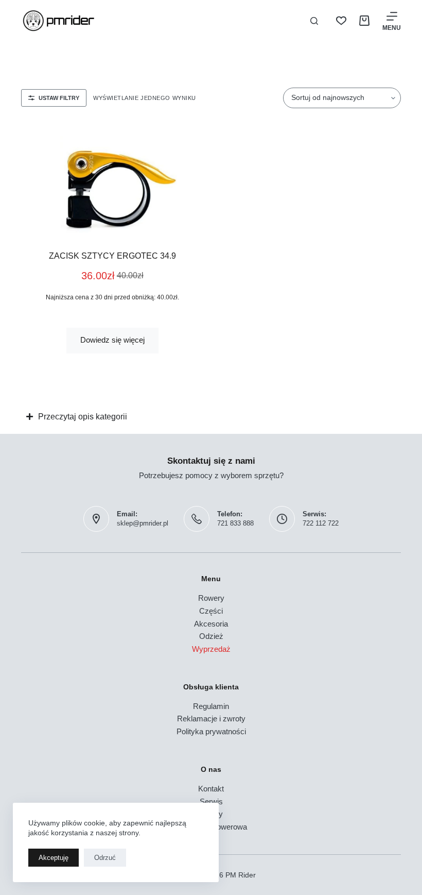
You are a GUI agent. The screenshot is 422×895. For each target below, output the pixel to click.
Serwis (211, 801)
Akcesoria (211, 623)
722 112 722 (321, 523)
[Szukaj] (314, 21)
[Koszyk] (364, 20)
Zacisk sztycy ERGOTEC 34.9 (112, 255)
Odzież (211, 636)
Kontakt (211, 788)
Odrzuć (105, 858)
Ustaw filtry (59, 98)
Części (211, 610)
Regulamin (211, 706)
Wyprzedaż (211, 649)
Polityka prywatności (211, 731)
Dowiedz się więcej (112, 339)
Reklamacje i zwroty (211, 718)
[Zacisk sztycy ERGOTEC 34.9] (112, 177)
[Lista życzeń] (341, 20)
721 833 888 (235, 523)
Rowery (211, 598)
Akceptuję (53, 858)
